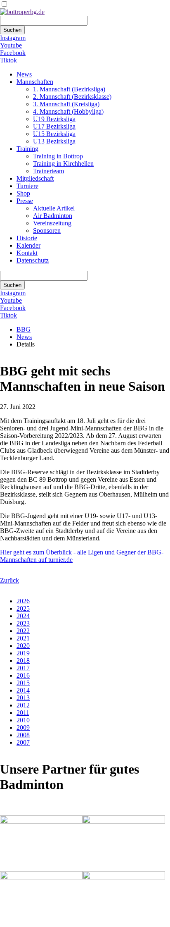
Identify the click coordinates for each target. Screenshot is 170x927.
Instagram (13, 37)
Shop (23, 193)
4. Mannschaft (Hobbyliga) (68, 111)
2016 (23, 675)
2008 (23, 734)
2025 (23, 608)
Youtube (11, 45)
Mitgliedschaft (35, 178)
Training (27, 148)
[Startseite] (22, 11)
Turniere (27, 185)
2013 (23, 697)
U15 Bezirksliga (54, 133)
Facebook (13, 52)
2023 (23, 623)
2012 (23, 705)
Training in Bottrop (58, 156)
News (24, 74)
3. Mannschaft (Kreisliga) (66, 104)
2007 (23, 742)
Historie (27, 237)
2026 (23, 600)
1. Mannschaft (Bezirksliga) (69, 89)
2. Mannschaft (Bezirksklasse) (72, 96)
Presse (25, 200)
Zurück (9, 580)
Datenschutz (33, 260)
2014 (23, 690)
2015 (23, 682)
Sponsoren (47, 230)
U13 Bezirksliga (54, 141)
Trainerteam (48, 170)
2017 (23, 667)
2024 (23, 615)
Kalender (28, 245)
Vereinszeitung (52, 223)
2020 (23, 645)
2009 (23, 727)
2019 (23, 653)
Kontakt (27, 252)
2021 (23, 638)
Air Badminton (52, 215)
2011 (23, 712)
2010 (23, 720)
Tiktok (8, 60)
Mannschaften (35, 81)
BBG (24, 329)
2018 (23, 660)
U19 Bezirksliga (54, 118)
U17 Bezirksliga (54, 126)
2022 (23, 630)
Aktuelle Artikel (54, 208)
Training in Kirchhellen (63, 163)
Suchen (12, 30)
